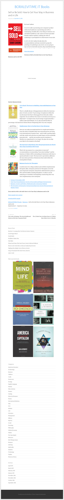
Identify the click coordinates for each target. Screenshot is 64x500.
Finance (10, 391)
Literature (10, 413)
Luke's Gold (11, 253)
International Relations (13, 401)
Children (10, 374)
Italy (9, 403)
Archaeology (11, 369)
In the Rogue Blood (13, 233)
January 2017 (11, 473)
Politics (10, 432)
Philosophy (11, 427)
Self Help (10, 444)
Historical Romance (13, 396)
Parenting (10, 425)
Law (9, 410)
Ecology (10, 381)
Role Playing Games (13, 440)
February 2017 (11, 470)
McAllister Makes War (13, 238)
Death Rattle (11, 236)
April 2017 (10, 465)
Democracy (11, 379)
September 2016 (12, 482)
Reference (10, 437)
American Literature (13, 367)
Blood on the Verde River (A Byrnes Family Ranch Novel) (21, 245)
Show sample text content (15, 195)
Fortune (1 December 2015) (18, 180)
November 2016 (12, 478)
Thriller (10, 454)
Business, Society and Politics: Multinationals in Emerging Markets (29, 184)
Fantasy (10, 386)
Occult (9, 423)
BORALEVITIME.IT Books (32, 7)
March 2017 (11, 468)
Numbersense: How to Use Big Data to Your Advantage (35, 126)
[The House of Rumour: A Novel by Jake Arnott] (43, 324)
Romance (10, 442)
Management (11, 415)
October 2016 (11, 480)
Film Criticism (11, 389)
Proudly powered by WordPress (24, 494)
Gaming (10, 394)
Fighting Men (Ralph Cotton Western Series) (19, 248)
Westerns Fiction (12, 457)
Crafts (9, 377)
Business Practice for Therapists (29, 163)
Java (9, 406)
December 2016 (12, 475)
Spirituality (11, 447)
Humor (10, 398)
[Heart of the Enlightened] (43, 292)
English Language (12, 384)
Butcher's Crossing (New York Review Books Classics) (21, 231)
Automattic (43, 494)
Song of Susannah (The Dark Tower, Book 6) (19, 250)
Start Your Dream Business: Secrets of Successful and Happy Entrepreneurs (31, 182)
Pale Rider (10, 241)
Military (10, 418)
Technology (11, 452)
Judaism (10, 408)
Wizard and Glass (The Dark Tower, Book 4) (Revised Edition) (23, 243)
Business (16, 208)
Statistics (10, 449)
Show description (29, 51)
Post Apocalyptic (12, 435)
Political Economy (12, 430)
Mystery (10, 420)
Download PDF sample (14, 198)
